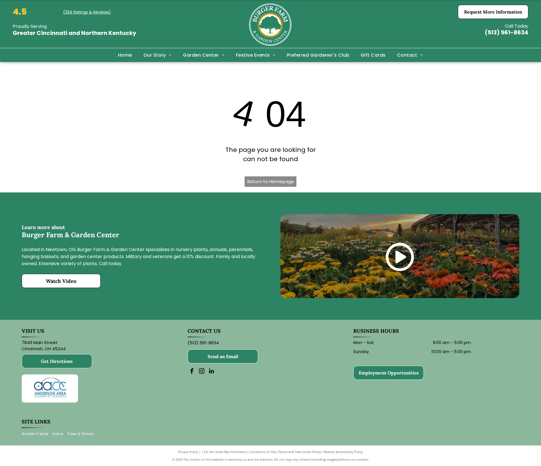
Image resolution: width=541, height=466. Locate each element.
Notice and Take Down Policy (299, 452)
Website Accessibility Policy (343, 452)
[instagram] (202, 372)
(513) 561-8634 (506, 32)
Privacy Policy (188, 452)
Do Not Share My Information (225, 452)
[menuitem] (125, 55)
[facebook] (192, 372)
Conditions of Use (263, 452)
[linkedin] (211, 372)
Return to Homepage (270, 181)
